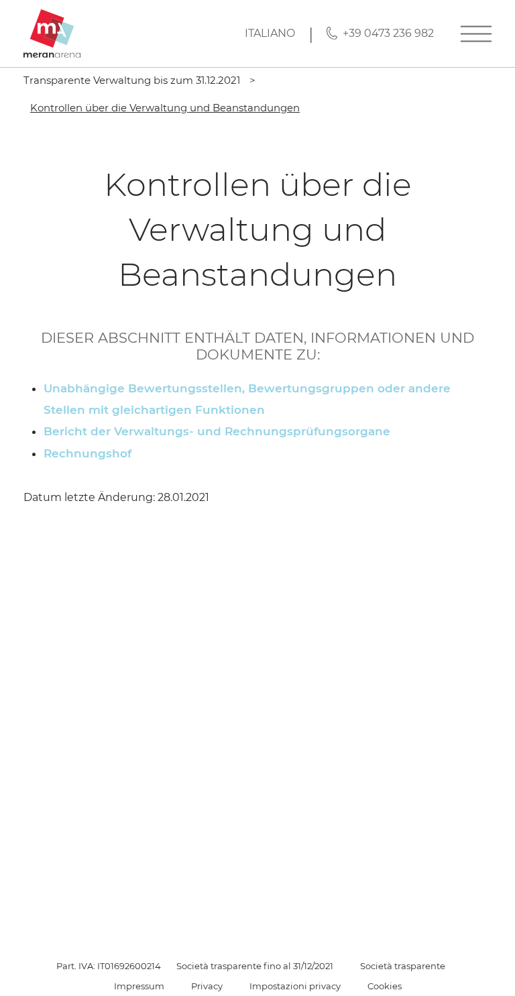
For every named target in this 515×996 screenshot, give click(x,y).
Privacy (207, 986)
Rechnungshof (87, 453)
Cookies (384, 986)
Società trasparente (402, 965)
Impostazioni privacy (295, 986)
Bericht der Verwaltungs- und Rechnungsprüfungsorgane (217, 431)
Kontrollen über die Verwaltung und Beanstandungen (165, 107)
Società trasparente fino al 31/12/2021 (254, 965)
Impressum (139, 986)
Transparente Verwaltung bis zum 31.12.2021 (131, 80)
